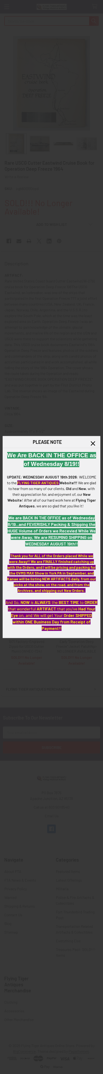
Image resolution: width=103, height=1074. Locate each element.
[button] (93, 443)
